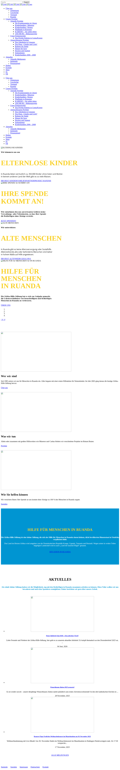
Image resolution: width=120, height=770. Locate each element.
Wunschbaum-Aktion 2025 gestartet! (62, 687)
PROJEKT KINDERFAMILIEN (13, 181)
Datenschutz (35, 767)
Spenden (4, 504)
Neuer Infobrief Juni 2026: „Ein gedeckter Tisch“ (62, 636)
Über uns (4, 388)
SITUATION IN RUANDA (60, 552)
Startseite (4, 767)
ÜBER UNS (5, 305)
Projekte (4, 446)
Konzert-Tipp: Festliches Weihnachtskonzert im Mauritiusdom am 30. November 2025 (62, 736)
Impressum (24, 767)
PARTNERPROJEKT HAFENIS (38, 181)
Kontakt (46, 767)
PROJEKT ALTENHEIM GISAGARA (16, 259)
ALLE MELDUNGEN (60, 755)
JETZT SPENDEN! (8, 221)
